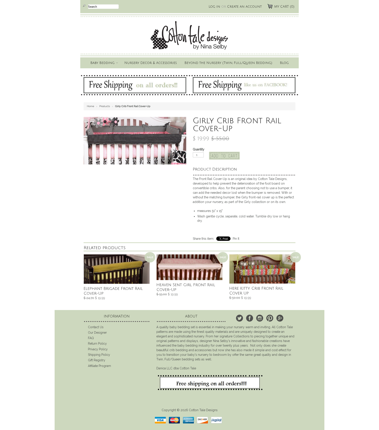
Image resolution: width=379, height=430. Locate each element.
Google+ (279, 318)
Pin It (236, 238)
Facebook (249, 318)
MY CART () (284, 6)
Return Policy (97, 343)
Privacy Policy (98, 349)
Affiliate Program (99, 366)
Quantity (198, 149)
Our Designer (97, 332)
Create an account (244, 6)
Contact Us (96, 327)
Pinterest (269, 318)
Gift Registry (96, 360)
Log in (214, 6)
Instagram (259, 318)
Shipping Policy (99, 354)
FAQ (91, 338)
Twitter (239, 318)
